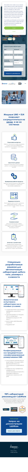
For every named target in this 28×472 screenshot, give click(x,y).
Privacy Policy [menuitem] (14, 450)
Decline (14, 31)
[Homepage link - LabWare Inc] (14, 448)
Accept (14, 28)
